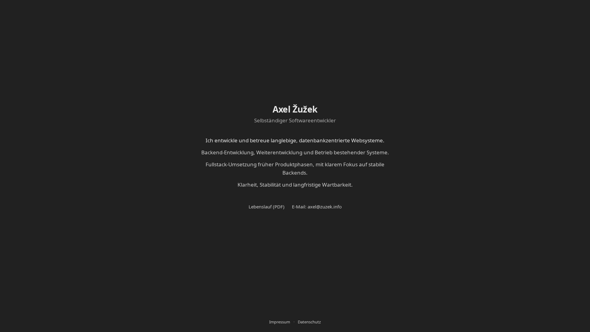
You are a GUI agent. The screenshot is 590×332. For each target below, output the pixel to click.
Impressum (279, 322)
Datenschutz (309, 322)
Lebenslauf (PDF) (267, 207)
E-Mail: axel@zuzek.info (317, 207)
